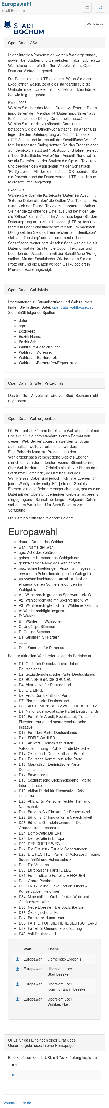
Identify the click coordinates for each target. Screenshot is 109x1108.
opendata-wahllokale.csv (72, 307)
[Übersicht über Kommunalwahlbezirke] (17, 983)
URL (14, 1075)
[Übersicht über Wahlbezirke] (17, 999)
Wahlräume (95, 24)
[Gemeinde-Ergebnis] (17, 959)
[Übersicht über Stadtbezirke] (17, 968)
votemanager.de (17, 1102)
